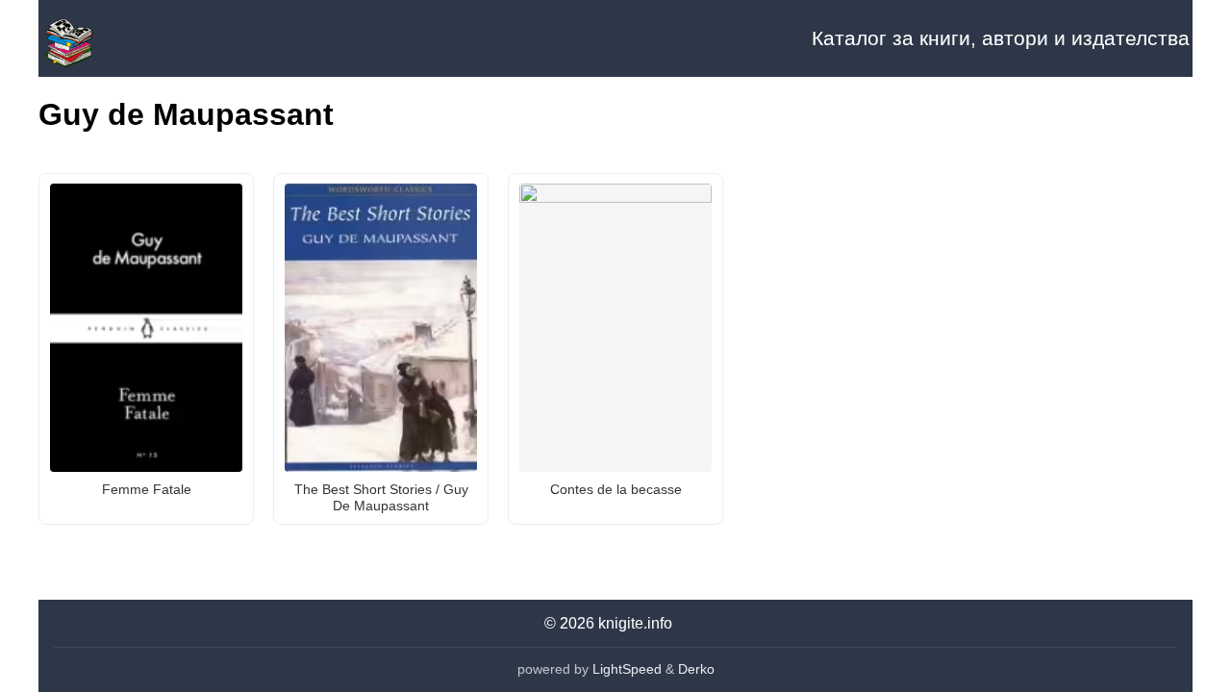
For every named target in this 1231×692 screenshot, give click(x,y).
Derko (696, 669)
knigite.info (635, 623)
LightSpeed (627, 669)
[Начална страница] (134, 38)
